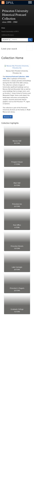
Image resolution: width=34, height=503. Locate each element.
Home (3, 28)
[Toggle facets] (29, 48)
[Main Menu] (30, 3)
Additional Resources (7, 35)
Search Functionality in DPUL (10, 31)
